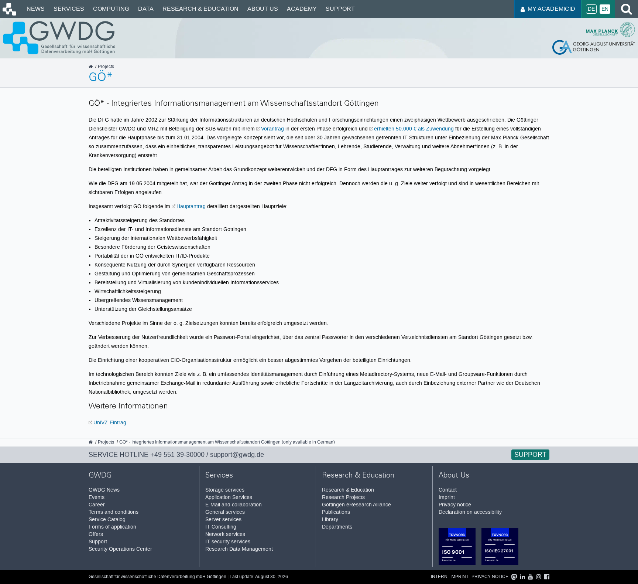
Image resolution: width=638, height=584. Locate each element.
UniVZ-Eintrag (109, 422)
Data (146, 9)
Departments (337, 527)
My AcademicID (551, 9)
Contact (448, 490)
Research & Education (200, 9)
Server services (223, 519)
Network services (225, 534)
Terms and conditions (113, 512)
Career (97, 504)
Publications (336, 512)
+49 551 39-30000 (177, 454)
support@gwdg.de (237, 454)
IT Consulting (220, 527)
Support (340, 9)
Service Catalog (107, 519)
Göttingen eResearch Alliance (356, 504)
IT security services (227, 541)
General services (225, 512)
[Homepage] (9, 14)
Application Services (228, 497)
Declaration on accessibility (470, 512)
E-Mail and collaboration (233, 504)
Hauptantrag (191, 206)
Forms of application (112, 527)
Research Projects (343, 497)
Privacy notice (455, 504)
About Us (262, 9)
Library (330, 519)
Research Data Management (239, 549)
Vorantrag (272, 129)
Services (69, 9)
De (591, 9)
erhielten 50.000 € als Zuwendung (414, 129)
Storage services (224, 490)
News (36, 9)
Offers (96, 534)
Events (96, 497)
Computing (111, 9)
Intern (439, 576)
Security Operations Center (120, 549)
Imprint (447, 497)
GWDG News (104, 490)
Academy (302, 9)
